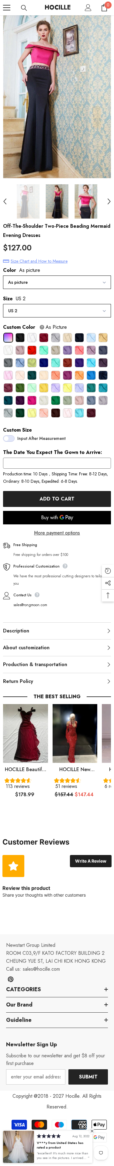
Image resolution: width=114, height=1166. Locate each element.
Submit (88, 1076)
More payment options (57, 532)
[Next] (109, 201)
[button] (26, 785)
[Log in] (88, 7)
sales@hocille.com (41, 969)
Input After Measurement (41, 438)
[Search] (24, 8)
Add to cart (57, 498)
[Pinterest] (10, 979)
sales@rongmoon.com (30, 605)
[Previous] (4, 201)
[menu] (6, 7)
